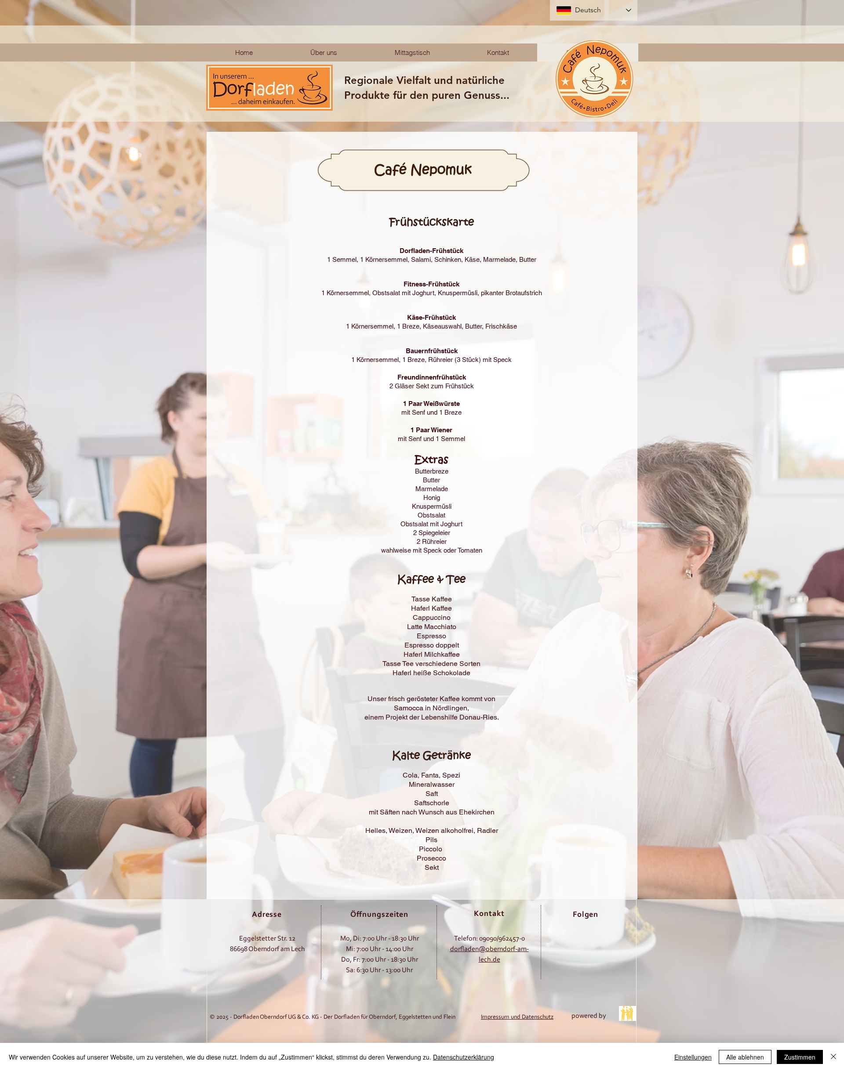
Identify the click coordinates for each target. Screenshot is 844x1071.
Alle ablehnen (745, 1057)
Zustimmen (799, 1057)
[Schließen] (833, 1057)
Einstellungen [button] (693, 1057)
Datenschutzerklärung (463, 1057)
